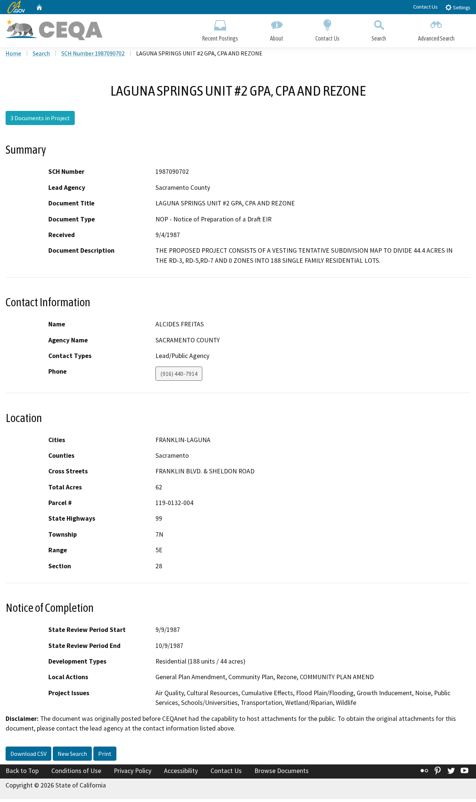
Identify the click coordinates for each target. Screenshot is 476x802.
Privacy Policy (132, 771)
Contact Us (425, 6)
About (276, 38)
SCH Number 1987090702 (93, 53)
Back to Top (22, 771)
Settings (461, 7)
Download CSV (28, 753)
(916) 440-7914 (178, 373)
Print (105, 753)
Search (379, 38)
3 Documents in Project (40, 118)
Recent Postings (220, 38)
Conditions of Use (76, 771)
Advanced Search (436, 38)
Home (13, 53)
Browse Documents (281, 771)
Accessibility (181, 771)
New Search (72, 753)
